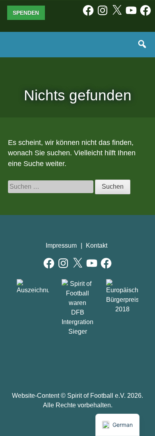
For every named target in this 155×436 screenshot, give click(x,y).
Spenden (26, 13)
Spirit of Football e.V (114, 360)
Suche (143, 45)
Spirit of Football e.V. (25, 49)
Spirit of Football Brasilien (41, 360)
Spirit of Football (78, 360)
